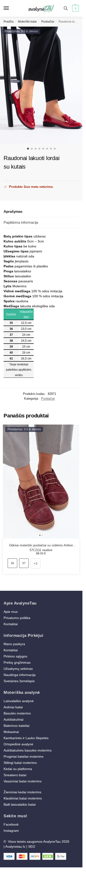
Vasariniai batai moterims (23, 781)
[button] (75, 8)
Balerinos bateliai (16, 726)
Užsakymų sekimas (18, 669)
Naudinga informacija (20, 675)
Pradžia (9, 21)
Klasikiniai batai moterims (23, 798)
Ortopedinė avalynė (18, 744)
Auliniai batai (13, 707)
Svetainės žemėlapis (19, 681)
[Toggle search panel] (65, 8)
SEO (31, 846)
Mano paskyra (15, 644)
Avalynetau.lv (15, 846)
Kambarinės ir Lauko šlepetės (26, 738)
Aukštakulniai (13, 719)
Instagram (11, 830)
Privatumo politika (17, 618)
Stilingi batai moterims (20, 763)
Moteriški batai (27, 21)
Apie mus (11, 612)
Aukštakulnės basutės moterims (28, 750)
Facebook (11, 824)
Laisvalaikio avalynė (19, 701)
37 (24, 563)
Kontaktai (11, 624)
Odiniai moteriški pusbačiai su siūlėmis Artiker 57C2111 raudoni (41, 546)
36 (12, 563)
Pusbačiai (47, 21)
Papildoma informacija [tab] (21, 222)
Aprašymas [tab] (13, 211)
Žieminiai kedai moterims (22, 792)
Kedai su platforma (18, 769)
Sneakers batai (15, 775)
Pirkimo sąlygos (15, 656)
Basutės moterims (17, 713)
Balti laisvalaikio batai (20, 804)
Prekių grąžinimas (17, 662)
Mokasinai (11, 732)
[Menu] (11, 8)
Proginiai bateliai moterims (23, 756)
